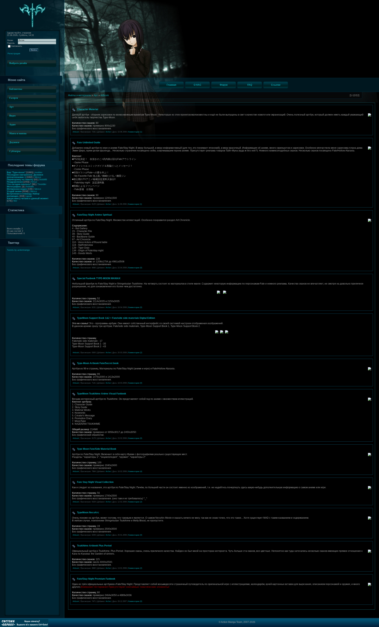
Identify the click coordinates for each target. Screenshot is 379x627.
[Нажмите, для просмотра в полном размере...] (216, 332)
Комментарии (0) (135, 268)
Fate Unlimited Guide (88, 142)
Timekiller (41, 184)
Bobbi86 (43, 179)
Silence (37, 177)
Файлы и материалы (79, 95)
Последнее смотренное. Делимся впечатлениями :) (25, 176)
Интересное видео (17, 189)
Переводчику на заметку (20, 179)
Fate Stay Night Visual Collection (95, 482)
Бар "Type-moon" (16, 172)
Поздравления (15, 182)
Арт (96, 95)
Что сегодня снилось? (19, 184)
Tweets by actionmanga (18, 250)
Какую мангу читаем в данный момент (27, 198)
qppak (29, 196)
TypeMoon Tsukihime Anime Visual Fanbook (101, 393)
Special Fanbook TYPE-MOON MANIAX (98, 278)
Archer (108, 132)
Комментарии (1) (135, 132)
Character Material (87, 109)
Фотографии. (14, 186)
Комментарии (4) (135, 471)
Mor (15, 201)
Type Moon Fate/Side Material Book (96, 449)
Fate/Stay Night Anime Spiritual (94, 214)
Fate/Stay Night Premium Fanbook (96, 578)
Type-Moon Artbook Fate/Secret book (98, 363)
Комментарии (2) (135, 353)
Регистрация (14, 53)
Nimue (34, 182)
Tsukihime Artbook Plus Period (94, 545)
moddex (38, 172)
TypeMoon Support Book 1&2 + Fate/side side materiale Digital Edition (116, 318)
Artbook (104, 95)
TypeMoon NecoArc (88, 512)
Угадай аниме (14, 191)
